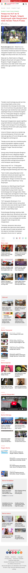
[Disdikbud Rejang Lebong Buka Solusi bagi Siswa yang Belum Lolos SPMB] (20, 499)
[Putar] (3, 409)
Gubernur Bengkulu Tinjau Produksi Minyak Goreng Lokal (7, 283)
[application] (14, 403)
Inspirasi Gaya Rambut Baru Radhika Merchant (21, 387)
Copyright (20, 557)
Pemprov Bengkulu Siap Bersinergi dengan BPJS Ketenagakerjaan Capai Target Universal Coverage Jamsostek (7, 269)
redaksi (5, 23)
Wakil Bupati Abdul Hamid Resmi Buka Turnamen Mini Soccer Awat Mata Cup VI (20, 440)
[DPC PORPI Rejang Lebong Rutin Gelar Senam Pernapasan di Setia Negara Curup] (4, 467)
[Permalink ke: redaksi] (2, 23)
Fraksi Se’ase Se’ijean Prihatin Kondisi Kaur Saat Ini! (17, 348)
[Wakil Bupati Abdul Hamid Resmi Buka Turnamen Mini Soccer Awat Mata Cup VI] (21, 434)
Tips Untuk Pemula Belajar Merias (5, 374)
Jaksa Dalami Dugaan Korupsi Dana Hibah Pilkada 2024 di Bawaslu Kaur (20, 525)
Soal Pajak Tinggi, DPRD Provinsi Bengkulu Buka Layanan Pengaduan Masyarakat (7, 321)
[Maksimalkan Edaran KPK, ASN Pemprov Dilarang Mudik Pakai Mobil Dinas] (21, 276)
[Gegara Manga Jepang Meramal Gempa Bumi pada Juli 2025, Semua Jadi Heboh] (20, 315)
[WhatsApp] (18, 552)
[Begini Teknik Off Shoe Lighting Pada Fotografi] (7, 381)
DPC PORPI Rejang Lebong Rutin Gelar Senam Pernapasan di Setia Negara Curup (18, 466)
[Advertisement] (14, 85)
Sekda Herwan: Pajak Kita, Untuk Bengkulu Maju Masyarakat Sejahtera (20, 269)
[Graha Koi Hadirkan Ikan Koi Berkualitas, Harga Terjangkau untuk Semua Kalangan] (4, 473)
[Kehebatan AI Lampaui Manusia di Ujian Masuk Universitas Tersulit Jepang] (4, 460)
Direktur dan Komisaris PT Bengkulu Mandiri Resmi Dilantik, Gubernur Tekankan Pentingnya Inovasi (20, 254)
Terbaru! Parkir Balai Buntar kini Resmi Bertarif (7, 525)
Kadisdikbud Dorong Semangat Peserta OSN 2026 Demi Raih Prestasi (7, 504)
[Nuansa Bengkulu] (11, 4)
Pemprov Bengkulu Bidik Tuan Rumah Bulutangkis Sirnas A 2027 (6, 427)
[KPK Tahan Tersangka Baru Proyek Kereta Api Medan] (20, 531)
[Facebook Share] (14, 238)
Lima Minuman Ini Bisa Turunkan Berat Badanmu (20, 375)
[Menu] (2, 4)
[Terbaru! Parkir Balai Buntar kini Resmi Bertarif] (7, 519)
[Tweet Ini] (17, 238)
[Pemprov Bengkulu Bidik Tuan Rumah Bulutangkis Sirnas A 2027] (7, 420)
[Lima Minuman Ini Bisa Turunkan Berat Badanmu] (21, 368)
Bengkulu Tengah (5, 11)
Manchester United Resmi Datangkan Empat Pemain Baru (6, 440)
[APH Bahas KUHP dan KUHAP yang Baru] (7, 531)
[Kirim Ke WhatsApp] (26, 238)
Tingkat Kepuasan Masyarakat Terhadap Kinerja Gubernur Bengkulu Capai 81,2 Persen (6, 254)
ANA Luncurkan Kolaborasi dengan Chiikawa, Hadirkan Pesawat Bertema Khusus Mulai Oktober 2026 (17, 452)
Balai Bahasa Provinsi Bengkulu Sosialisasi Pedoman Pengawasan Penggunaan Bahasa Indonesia (20, 309)
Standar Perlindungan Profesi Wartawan (14, 562)
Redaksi (7, 557)
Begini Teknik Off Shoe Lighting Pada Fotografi (7, 387)
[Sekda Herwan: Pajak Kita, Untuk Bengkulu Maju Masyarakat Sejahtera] (21, 262)
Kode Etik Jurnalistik (18, 558)
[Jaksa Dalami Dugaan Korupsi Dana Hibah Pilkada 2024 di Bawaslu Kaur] (20, 519)
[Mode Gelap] (23, 4)
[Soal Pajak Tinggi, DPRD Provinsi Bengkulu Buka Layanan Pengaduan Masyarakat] (7, 315)
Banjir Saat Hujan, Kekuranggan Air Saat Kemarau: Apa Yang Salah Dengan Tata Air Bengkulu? (7, 309)
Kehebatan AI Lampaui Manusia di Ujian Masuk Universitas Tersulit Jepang (18, 459)
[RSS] (21, 552)
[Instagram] (13, 552)
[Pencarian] (26, 4)
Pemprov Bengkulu (14, 11)
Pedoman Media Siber (14, 560)
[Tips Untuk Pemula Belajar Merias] (7, 368)
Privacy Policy (8, 558)
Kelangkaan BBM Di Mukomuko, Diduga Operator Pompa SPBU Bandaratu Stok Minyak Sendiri (17, 355)
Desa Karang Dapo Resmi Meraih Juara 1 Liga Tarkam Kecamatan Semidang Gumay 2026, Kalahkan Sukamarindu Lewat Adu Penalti (21, 427)
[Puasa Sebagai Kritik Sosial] (4, 335)
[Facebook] (7, 552)
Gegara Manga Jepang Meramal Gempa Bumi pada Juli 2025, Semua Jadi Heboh (20, 321)
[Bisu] (22, 409)
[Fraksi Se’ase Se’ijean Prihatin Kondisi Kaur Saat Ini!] (4, 349)
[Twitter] (10, 552)
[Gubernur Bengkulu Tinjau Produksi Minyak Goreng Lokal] (7, 276)
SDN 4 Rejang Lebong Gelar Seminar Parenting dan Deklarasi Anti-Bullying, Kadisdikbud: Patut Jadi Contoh (20, 492)
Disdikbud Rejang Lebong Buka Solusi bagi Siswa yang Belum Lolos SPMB (20, 504)
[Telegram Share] (23, 238)
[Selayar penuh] (25, 409)
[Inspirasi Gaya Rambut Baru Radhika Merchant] (21, 381)
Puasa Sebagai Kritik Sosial (16, 334)
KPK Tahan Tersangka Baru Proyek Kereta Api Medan (19, 537)
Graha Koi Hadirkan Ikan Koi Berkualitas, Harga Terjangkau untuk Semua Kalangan (17, 473)
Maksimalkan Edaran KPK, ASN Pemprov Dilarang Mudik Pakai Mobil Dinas (20, 283)
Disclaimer (13, 557)
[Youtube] (15, 552)
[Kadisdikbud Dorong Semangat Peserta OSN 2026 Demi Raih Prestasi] (7, 499)
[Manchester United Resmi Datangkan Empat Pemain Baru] (7, 434)
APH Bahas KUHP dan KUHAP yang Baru (7, 536)
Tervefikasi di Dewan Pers (14, 563)
